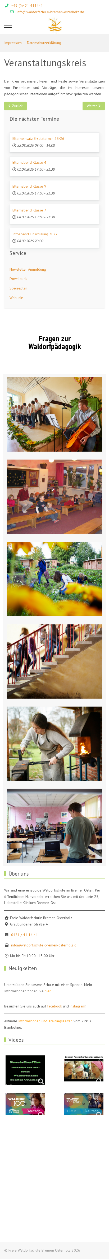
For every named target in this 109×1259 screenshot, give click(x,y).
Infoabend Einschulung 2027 (35, 234)
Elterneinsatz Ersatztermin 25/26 (38, 138)
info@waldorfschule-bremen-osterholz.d (43, 945)
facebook (54, 1006)
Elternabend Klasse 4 (29, 162)
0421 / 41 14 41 (24, 934)
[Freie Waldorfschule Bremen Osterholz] (54, 25)
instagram (77, 1006)
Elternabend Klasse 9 (29, 186)
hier (48, 991)
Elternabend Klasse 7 (29, 210)
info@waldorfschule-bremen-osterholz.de (50, 12)
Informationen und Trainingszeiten (45, 1021)
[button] (54, 414)
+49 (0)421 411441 (27, 5)
